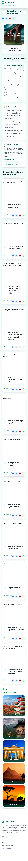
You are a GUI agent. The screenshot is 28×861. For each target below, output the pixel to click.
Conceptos (7, 692)
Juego (14, 692)
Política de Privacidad (7, 845)
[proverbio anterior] (3, 12)
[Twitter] (6, 18)
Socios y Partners (6, 848)
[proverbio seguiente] (24, 12)
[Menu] (19, 5)
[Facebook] (3, 18)
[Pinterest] (10, 18)
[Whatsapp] (13, 18)
